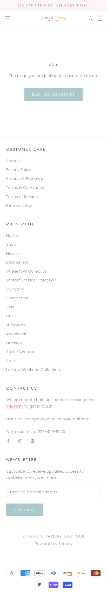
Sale (10, 307)
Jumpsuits (16, 325)
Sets (10, 360)
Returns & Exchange (25, 178)
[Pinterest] (33, 441)
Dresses (14, 343)
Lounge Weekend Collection (33, 369)
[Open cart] (100, 18)
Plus (10, 316)
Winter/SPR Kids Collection (31, 280)
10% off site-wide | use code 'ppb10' (53, 5)
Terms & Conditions (25, 187)
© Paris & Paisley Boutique (54, 536)
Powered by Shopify (53, 543)
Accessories (18, 333)
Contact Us (17, 298)
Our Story (15, 289)
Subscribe (25, 509)
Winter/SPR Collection (27, 271)
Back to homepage (53, 94)
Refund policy (19, 205)
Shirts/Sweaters (21, 351)
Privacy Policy (18, 169)
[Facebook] (8, 441)
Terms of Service (22, 196)
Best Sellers (17, 262)
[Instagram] (20, 441)
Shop (11, 244)
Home (12, 235)
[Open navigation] (7, 18)
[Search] (91, 18)
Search (13, 160)
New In (12, 253)
